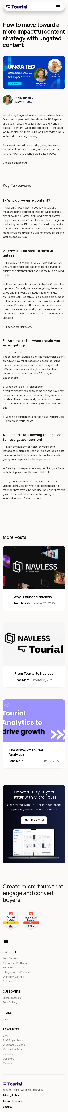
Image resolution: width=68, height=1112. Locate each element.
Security (7, 1106)
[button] (58, 6)
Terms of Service (13, 1101)
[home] (16, 6)
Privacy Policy (11, 1095)
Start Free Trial (34, 820)
